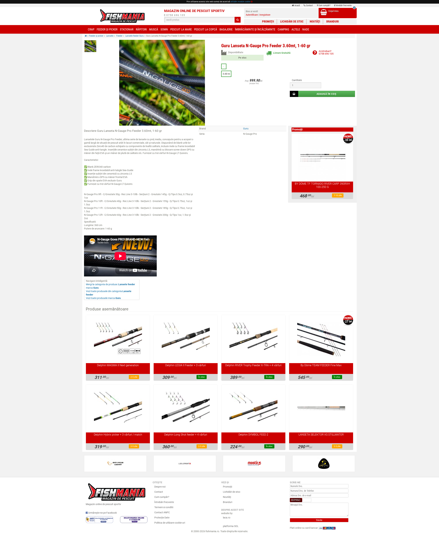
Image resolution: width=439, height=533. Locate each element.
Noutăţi (315, 21)
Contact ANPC (162, 512)
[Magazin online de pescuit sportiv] (122, 16)
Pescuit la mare (181, 29)
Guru (245, 128)
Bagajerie (226, 29)
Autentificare (252, 14)
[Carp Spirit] (324, 463)
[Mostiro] (254, 463)
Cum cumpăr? (324, 5)
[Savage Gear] (115, 463)
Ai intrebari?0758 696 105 (326, 52)
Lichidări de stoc (292, 21)
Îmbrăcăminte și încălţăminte (255, 29)
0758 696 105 (175, 15)
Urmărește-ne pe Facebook (102, 512)
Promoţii (268, 21)
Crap (91, 29)
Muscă (153, 29)
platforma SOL (231, 526)
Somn (164, 29)
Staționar (126, 29)
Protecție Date (161, 517)
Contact (309, 5)
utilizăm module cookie (240, 2)
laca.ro (226, 517)
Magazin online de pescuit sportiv (103, 504)
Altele (296, 29)
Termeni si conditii (163, 507)
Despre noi (159, 486)
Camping (283, 29)
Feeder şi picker (107, 29)
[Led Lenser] (185, 463)
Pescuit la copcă (205, 29)
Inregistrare (264, 14)
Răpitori (141, 29)
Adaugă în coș (326, 93)
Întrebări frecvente (343, 5)
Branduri (332, 21)
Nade (305, 29)
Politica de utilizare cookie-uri (169, 522)
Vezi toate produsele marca (103, 298)
